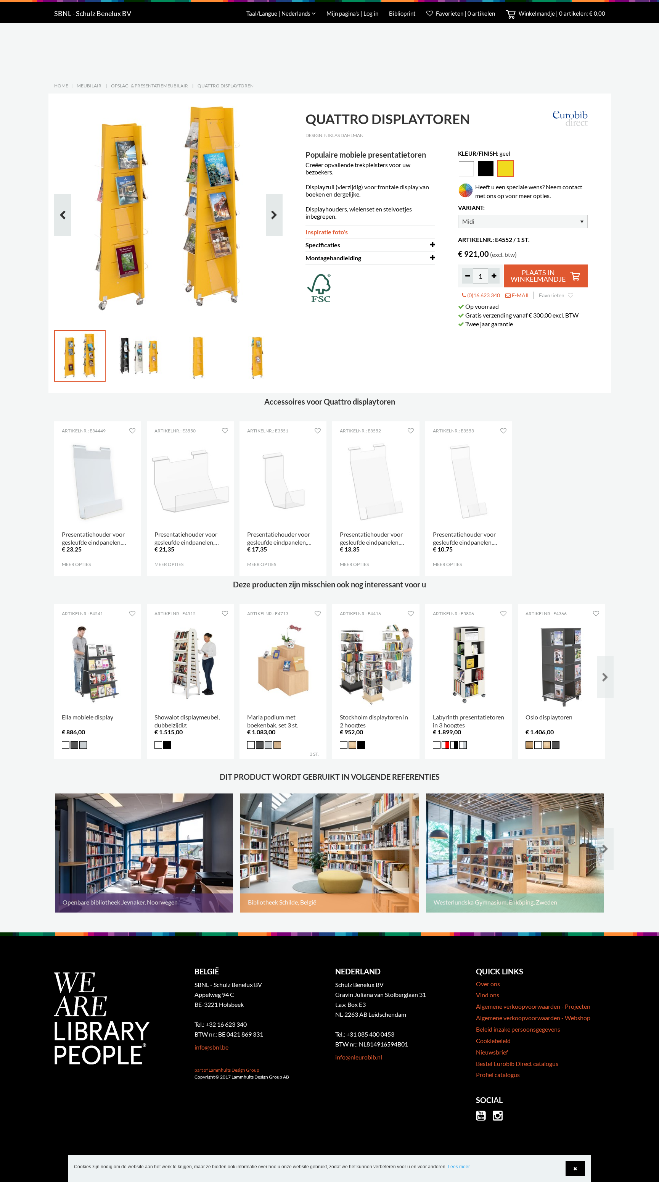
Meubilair (89, 86)
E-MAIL (520, 295)
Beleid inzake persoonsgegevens (518, 1029)
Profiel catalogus (498, 1074)
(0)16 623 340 (483, 295)
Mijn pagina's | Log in (352, 13)
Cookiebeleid (493, 1040)
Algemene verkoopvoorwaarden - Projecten (533, 1006)
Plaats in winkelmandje (538, 276)
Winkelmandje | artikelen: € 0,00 (561, 13)
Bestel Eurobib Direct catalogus (517, 1063)
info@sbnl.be (211, 1047)
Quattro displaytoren (226, 86)
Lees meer (459, 1166)
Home (61, 86)
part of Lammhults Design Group (226, 1070)
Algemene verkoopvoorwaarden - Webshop (533, 1017)
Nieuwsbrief (492, 1052)
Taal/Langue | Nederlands (279, 13)
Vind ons (487, 994)
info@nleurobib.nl (358, 1057)
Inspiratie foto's (326, 231)
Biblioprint (402, 13)
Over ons (488, 983)
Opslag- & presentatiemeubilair (149, 86)
